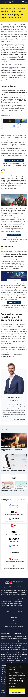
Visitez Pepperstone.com (14, 160)
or (11, 47)
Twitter (7, 611)
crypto (22, 46)
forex (2, 47)
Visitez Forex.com (14, 302)
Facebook (20, 611)
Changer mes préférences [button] (17, 692)
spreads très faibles (8, 69)
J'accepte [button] (17, 689)
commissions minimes (21, 69)
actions (7, 47)
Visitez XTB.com (14, 235)
